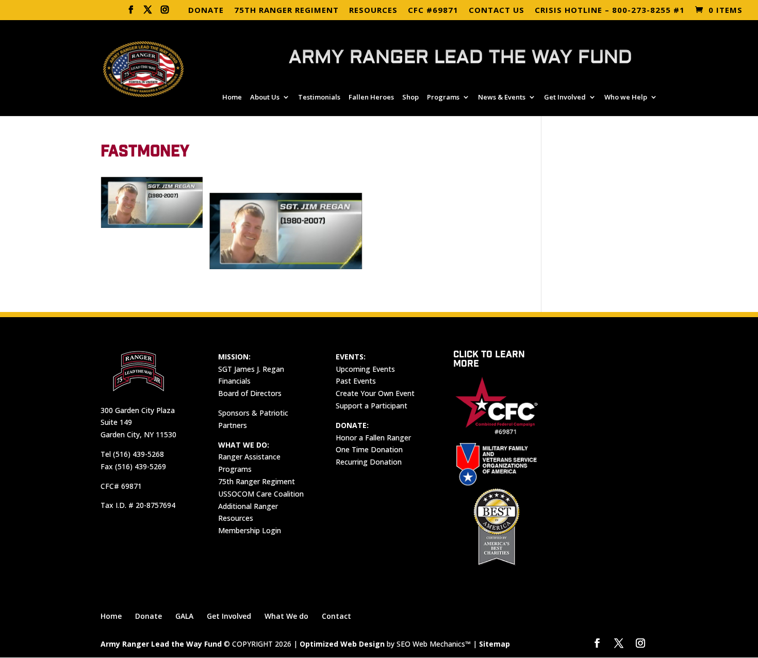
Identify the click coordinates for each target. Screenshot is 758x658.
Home (232, 97)
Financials (234, 381)
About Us (264, 97)
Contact (336, 616)
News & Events (501, 97)
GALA (184, 616)
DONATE (206, 10)
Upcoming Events (365, 369)
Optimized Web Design (342, 644)
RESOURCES (373, 10)
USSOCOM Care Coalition (261, 494)
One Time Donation (369, 449)
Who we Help (625, 97)
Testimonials (319, 97)
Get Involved (565, 97)
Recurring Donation (369, 462)
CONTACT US (496, 10)
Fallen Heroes (371, 97)
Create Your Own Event (375, 393)
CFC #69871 (433, 10)
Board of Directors (250, 393)
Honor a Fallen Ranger (373, 437)
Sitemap (494, 644)
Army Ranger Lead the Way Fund (161, 644)
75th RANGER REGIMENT (286, 10)
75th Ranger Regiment (256, 481)
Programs (443, 97)
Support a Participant (371, 405)
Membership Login (249, 530)
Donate (148, 616)
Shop (410, 97)
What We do (286, 616)
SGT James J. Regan (251, 369)
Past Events (356, 381)
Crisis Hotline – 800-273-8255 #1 (610, 10)
